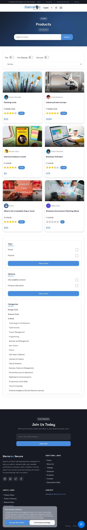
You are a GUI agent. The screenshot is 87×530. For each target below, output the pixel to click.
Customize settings (42, 522)
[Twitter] (16, 479)
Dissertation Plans (53, 482)
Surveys (76, 2)
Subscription (9, 506)
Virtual (10, 250)
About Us (50, 464)
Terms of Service (10, 499)
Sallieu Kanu (55, 206)
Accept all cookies (17, 522)
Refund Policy (9, 502)
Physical (11, 255)
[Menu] (61, 8)
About (39, 2)
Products (50, 475)
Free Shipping (22, 58)
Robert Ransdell (15, 97)
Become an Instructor (63, 2)
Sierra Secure (13, 456)
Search (67, 37)
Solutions (50, 471)
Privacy (68, 526)
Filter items (43, 263)
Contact (50, 479)
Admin (11, 206)
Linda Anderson (57, 97)
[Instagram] (5, 479)
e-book (8, 163)
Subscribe (44, 444)
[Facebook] (21, 479)
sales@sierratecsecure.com (56, 494)
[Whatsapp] (10, 479)
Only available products (17, 280)
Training (50, 468)
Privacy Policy (9, 495)
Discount (39, 58)
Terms (75, 526)
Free (6, 58)
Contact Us (49, 2)
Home (49, 460)
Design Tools (10, 109)
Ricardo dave (14, 151)
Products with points (16, 285)
